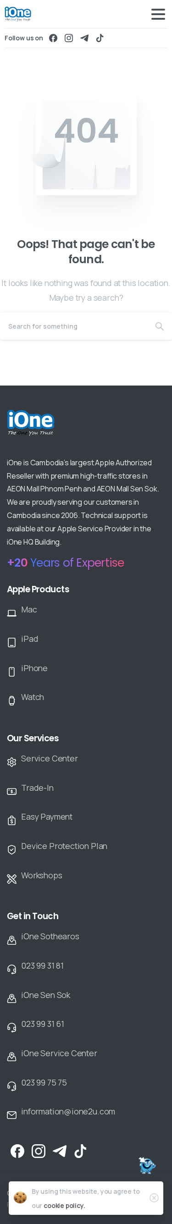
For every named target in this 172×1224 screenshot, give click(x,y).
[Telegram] (84, 38)
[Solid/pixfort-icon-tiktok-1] (80, 1150)
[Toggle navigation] (158, 14)
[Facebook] (53, 38)
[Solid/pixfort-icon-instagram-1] (38, 1150)
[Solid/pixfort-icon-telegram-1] (59, 1150)
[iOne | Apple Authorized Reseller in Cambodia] (50, 428)
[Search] (159, 326)
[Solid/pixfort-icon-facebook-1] (17, 1150)
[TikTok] (100, 38)
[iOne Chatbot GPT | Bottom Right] (146, 1166)
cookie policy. (64, 1205)
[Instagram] (69, 38)
